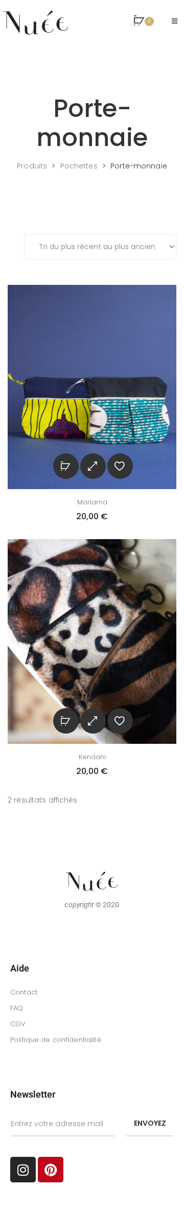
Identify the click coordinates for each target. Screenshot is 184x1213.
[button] (144, 21)
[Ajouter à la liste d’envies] (120, 466)
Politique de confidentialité (55, 1040)
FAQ (16, 1008)
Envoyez (150, 1123)
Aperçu (93, 466)
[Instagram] (23, 1169)
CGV (18, 1024)
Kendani (92, 757)
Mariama (92, 502)
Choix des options (66, 466)
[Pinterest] (50, 1169)
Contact (23, 992)
